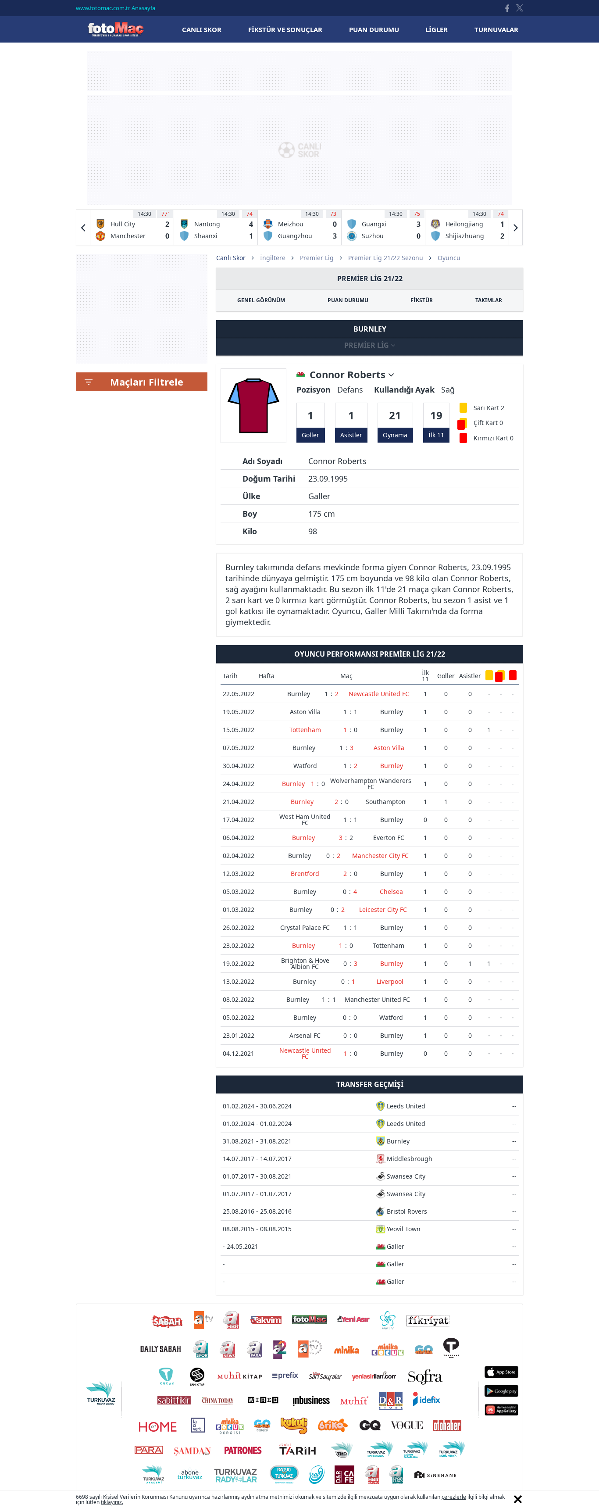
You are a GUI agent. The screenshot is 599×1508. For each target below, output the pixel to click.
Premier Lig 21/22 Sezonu (385, 258)
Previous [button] (83, 227)
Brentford (305, 873)
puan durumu (374, 29)
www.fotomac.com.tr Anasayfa (115, 8)
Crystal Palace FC (305, 927)
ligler (436, 29)
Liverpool (390, 981)
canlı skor (201, 29)
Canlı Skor (115, 29)
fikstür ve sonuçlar (285, 29)
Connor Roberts (349, 374)
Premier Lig (317, 258)
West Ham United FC (305, 819)
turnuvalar (496, 29)
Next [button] (516, 227)
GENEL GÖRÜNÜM (261, 300)
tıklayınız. (112, 1502)
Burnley (298, 694)
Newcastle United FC (379, 694)
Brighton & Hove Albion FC (305, 963)
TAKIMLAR (488, 300)
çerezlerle (454, 1497)
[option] (132, 227)
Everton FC (388, 837)
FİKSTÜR (421, 300)
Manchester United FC (377, 999)
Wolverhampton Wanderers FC (370, 783)
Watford (305, 765)
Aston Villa (305, 712)
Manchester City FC (380, 855)
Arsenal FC (305, 1035)
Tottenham (305, 729)
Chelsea (391, 891)
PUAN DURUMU (348, 300)
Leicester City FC (383, 909)
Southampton (386, 801)
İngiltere (272, 258)
